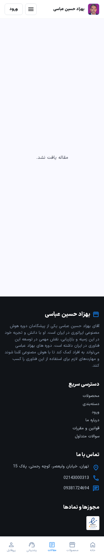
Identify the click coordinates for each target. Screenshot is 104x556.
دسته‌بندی (91, 404)
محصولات (91, 396)
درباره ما (92, 420)
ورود (95, 412)
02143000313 (76, 478)
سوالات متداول (87, 436)
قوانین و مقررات (86, 428)
